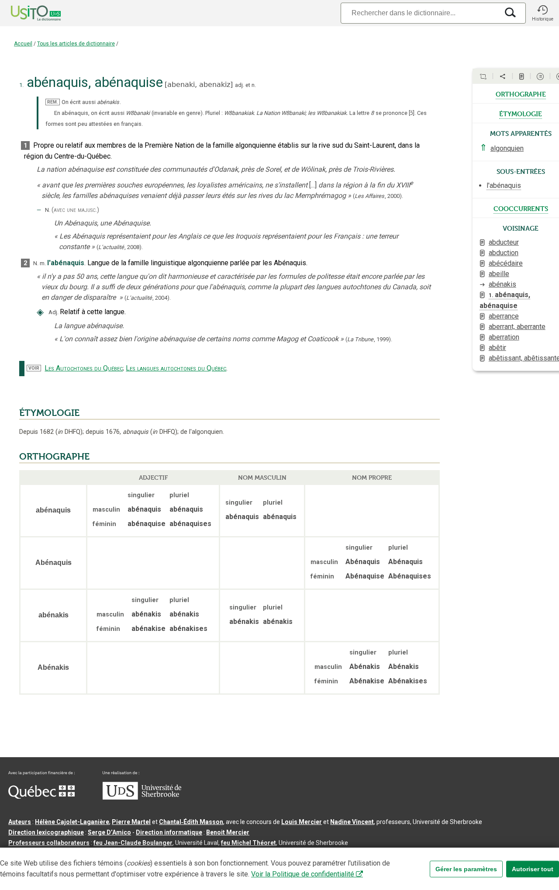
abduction (503, 253)
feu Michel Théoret (248, 842)
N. (47, 210)
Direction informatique (169, 832)
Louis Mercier (301, 821)
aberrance (504, 316)
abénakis (502, 284)
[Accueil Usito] (26, 13)
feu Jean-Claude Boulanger (133, 842)
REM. (52, 102)
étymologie (520, 113)
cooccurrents (520, 208)
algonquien (507, 148)
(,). (378, 196)
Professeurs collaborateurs (49, 842)
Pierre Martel (131, 821)
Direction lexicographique (46, 832)
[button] (542, 13)
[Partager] (502, 76)
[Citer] (483, 76)
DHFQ (69, 432)
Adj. (53, 312)
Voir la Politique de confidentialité (302, 874)
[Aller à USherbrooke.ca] (142, 797)
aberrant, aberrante (517, 326)
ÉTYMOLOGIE (49, 413)
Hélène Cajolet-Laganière (72, 821)
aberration (504, 337)
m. (43, 263)
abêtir (497, 347)
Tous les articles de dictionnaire (76, 44)
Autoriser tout (532, 869)
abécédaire (506, 263)
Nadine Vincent (352, 821)
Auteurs (19, 821)
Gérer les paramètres (466, 869)
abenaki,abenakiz (198, 84)
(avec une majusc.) (75, 210)
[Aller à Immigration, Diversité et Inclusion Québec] (41, 796)
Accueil (23, 44)
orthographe (521, 93)
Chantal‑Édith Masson (191, 821)
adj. (239, 85)
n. (254, 85)
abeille (499, 274)
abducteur (504, 242)
